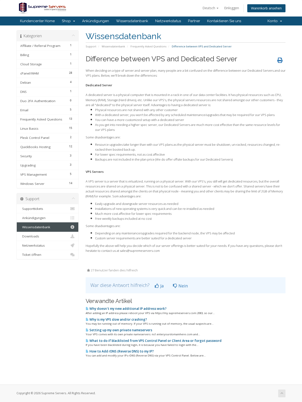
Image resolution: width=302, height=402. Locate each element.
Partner (194, 21)
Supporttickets (31, 209)
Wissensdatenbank (132, 21)
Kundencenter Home (37, 21)
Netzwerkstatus (168, 21)
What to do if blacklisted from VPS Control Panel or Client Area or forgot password (155, 341)
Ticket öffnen (30, 255)
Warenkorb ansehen (266, 8)
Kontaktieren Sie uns (224, 21)
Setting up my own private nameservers (120, 330)
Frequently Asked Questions (148, 46)
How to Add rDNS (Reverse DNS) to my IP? (121, 351)
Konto (274, 21)
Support (91, 46)
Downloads (29, 236)
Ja (161, 286)
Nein (182, 286)
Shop (67, 21)
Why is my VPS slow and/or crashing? (118, 319)
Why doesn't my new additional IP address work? (128, 309)
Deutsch (209, 8)
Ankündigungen (95, 21)
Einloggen (231, 8)
